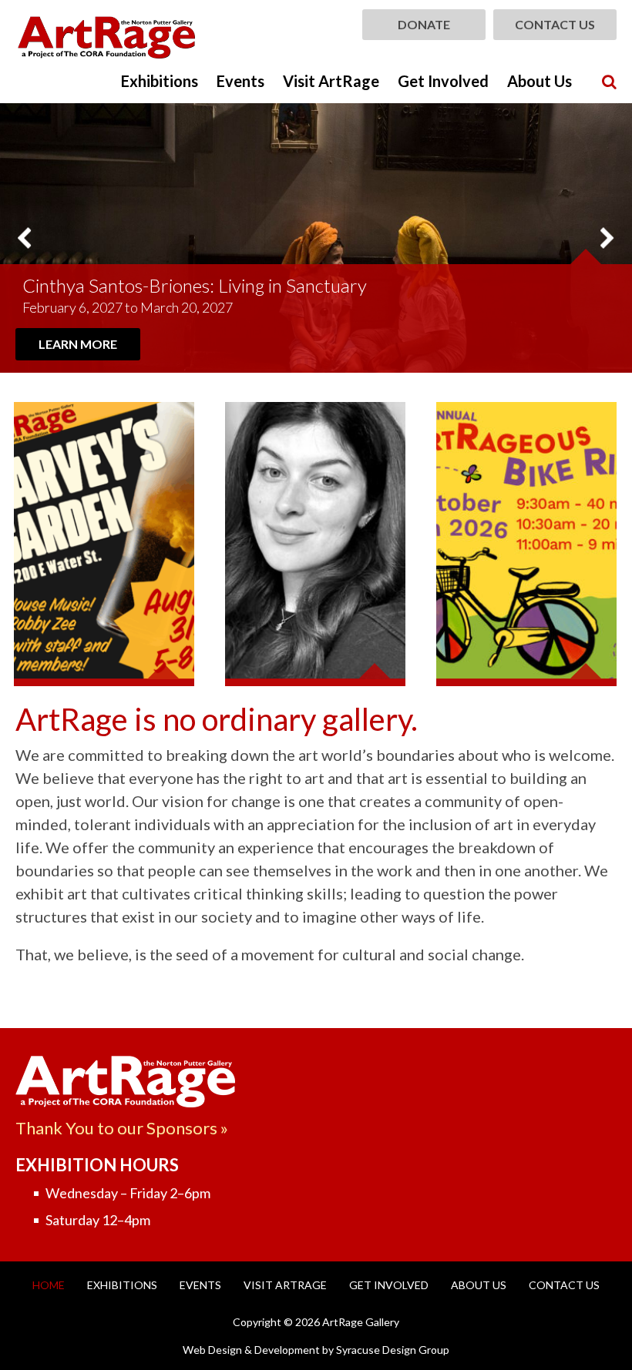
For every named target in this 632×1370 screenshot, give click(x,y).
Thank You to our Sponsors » (121, 1127)
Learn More (78, 344)
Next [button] (607, 237)
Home (48, 1284)
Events (240, 81)
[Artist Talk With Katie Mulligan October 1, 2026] (315, 544)
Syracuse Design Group (392, 1349)
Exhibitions (159, 81)
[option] (316, 238)
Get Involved (443, 81)
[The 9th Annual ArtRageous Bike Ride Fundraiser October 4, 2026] (526, 544)
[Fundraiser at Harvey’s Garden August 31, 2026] (104, 544)
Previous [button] (25, 237)
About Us (539, 81)
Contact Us (555, 24)
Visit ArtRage (331, 81)
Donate (424, 24)
